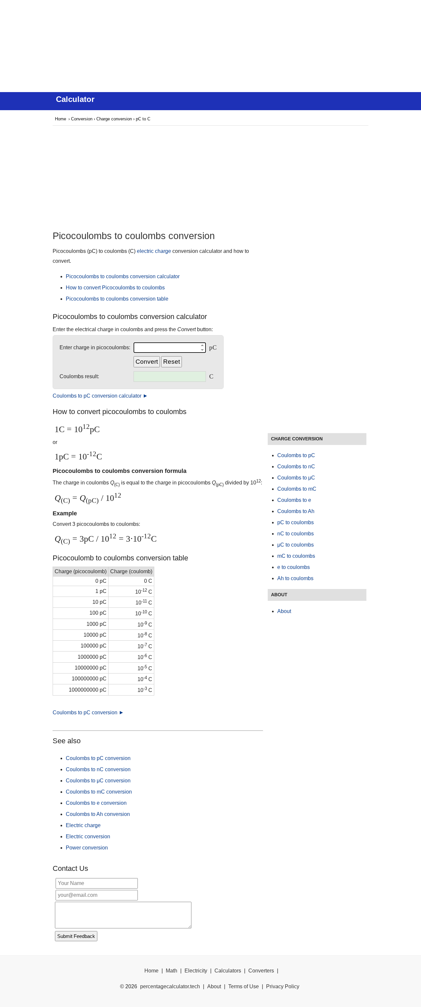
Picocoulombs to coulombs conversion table (117, 299)
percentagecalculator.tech (170, 986)
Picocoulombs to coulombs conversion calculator (123, 276)
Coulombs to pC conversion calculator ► (100, 396)
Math (171, 970)
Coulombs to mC (296, 489)
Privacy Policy (282, 986)
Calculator (75, 99)
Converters (261, 970)
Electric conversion (88, 836)
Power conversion (87, 847)
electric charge (154, 251)
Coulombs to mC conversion (99, 792)
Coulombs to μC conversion (98, 780)
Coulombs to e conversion (96, 803)
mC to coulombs (296, 556)
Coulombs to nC (296, 466)
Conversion (81, 118)
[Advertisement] (210, 46)
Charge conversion (114, 118)
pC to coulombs (295, 522)
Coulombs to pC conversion (98, 758)
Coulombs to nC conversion (98, 769)
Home (60, 118)
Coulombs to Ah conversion (98, 814)
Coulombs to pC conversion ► (88, 712)
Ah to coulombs (295, 578)
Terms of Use (243, 986)
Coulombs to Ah (295, 511)
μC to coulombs (295, 545)
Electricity (196, 970)
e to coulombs (293, 567)
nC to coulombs (295, 533)
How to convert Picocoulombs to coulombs (115, 287)
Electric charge (83, 825)
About (284, 611)
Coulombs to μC (296, 477)
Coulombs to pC (296, 455)
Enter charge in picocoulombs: (95, 347)
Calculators (227, 970)
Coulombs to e (294, 500)
